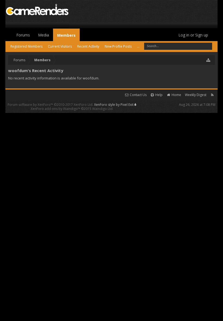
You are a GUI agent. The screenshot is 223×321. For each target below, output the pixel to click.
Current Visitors (60, 46)
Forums (23, 35)
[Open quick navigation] (208, 60)
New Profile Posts (118, 46)
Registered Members (26, 46)
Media (43, 35)
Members (66, 35)
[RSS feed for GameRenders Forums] (212, 94)
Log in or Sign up (193, 35)
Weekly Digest (195, 94)
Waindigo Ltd (102, 108)
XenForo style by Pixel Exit (114, 104)
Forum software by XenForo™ (50, 104)
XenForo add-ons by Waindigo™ (55, 108)
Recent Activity (88, 46)
